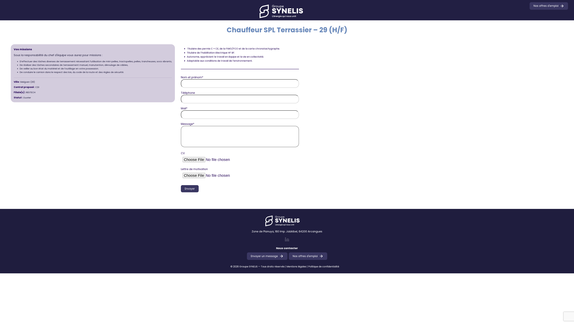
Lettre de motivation (194, 169)
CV (183, 153)
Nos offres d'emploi (545, 6)
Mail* (184, 108)
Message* (187, 124)
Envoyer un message (264, 256)
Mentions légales (296, 266)
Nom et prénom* (192, 77)
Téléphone (188, 93)
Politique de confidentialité (323, 266)
